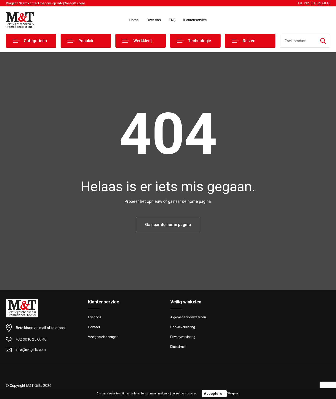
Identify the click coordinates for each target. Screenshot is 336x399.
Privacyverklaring (182, 337)
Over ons (154, 20)
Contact (94, 327)
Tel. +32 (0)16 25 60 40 (314, 3)
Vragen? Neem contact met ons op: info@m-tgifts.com (45, 3)
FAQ (172, 20)
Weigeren (233, 393)
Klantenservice (195, 20)
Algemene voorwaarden (188, 317)
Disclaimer (178, 347)
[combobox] (298, 40)
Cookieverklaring (182, 327)
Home (134, 20)
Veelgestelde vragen (103, 337)
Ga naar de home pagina (168, 224)
